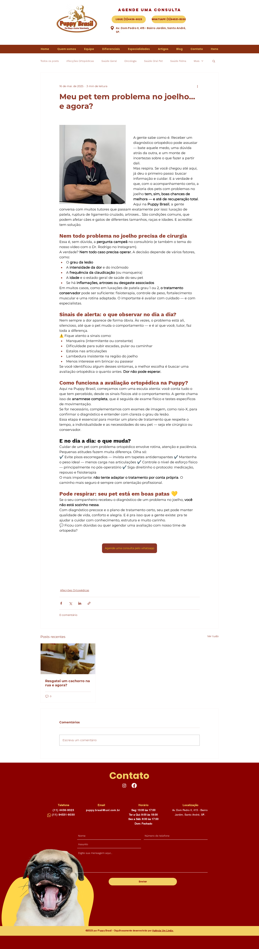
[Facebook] (134, 785)
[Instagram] (124, 785)
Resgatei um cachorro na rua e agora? (67, 683)
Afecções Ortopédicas (80, 60)
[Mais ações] (197, 86)
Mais (196, 60)
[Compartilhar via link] (89, 603)
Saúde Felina (178, 60)
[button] (214, 60)
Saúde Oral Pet (153, 60)
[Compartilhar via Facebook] (61, 603)
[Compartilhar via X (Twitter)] (70, 603)
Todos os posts (49, 60)
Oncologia (130, 60)
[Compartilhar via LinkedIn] (80, 603)
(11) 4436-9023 (63, 810)
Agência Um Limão (163, 930)
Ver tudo (213, 636)
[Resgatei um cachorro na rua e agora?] (68, 658)
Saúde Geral (109, 60)
